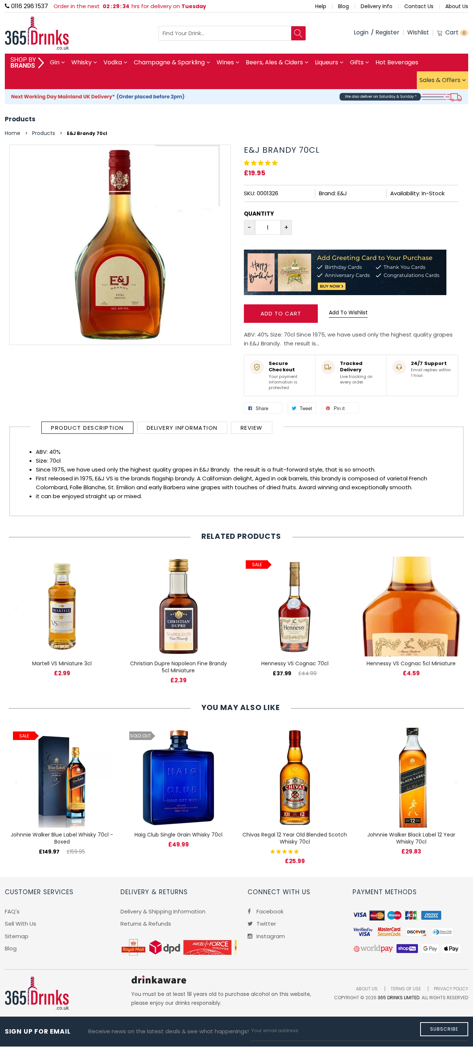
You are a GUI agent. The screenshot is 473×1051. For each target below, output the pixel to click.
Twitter (265, 923)
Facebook (269, 911)
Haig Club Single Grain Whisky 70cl (178, 834)
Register (387, 32)
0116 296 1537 (29, 6)
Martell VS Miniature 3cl (62, 663)
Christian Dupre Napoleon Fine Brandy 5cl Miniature (178, 667)
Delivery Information (182, 428)
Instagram (270, 936)
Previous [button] (16, 608)
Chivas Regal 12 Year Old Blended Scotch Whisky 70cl (294, 838)
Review (252, 428)
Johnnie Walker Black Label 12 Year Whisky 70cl (411, 838)
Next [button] (456, 608)
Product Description (87, 428)
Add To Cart (281, 313)
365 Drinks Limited (398, 997)
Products (20, 119)
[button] (261, 163)
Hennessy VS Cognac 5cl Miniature (411, 663)
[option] (62, 609)
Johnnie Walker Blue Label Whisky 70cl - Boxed (62, 838)
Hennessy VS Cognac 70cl (295, 663)
